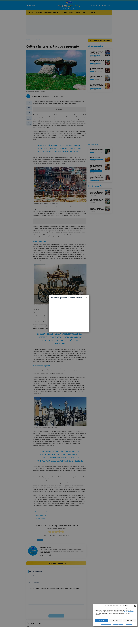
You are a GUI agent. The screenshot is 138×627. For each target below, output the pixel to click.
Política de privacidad (118, 624)
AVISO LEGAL (129, 624)
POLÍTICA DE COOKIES (106, 624)
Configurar (129, 620)
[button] (135, 606)
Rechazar (115, 620)
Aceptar (101, 620)
